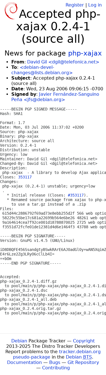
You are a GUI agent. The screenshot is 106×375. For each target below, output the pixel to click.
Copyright (84, 341)
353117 (25, 177)
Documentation (24, 362)
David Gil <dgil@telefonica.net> (63, 62)
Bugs (54, 362)
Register (75, 5)
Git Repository (83, 362)
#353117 (76, 195)
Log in (95, 5)
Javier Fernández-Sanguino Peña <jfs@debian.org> (55, 96)
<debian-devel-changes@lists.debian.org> (42, 70)
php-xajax (85, 53)
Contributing (56, 367)
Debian (19, 341)
